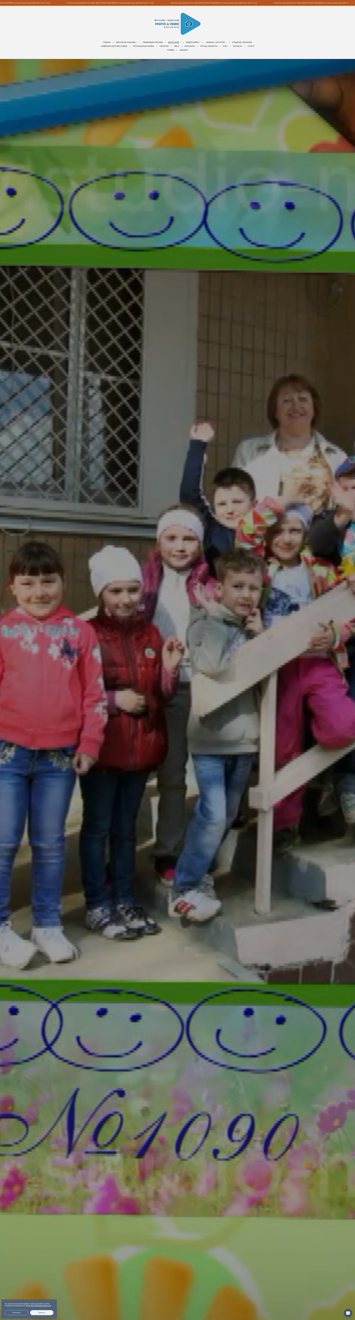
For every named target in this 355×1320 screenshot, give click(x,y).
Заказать (184, 50)
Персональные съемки (143, 46)
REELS (176, 46)
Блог (225, 46)
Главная (107, 42)
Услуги (251, 46)
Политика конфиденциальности (38, 1306)
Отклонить (16, 1313)
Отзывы (170, 50)
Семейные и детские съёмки (114, 46)
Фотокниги (190, 46)
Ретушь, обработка (209, 46)
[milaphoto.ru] (177, 24)
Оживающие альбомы (153, 42)
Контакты (237, 46)
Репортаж (164, 46)
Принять (41, 1313)
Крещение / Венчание (242, 42)
